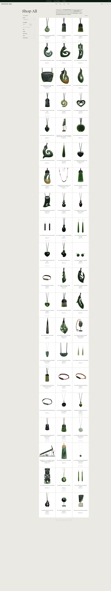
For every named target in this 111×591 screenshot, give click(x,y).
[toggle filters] (34, 29)
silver (57, 14)
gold (80, 13)
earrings (62, 14)
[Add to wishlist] (54, 18)
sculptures (69, 14)
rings (65, 14)
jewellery (59, 14)
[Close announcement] (109, 1)
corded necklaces (75, 13)
